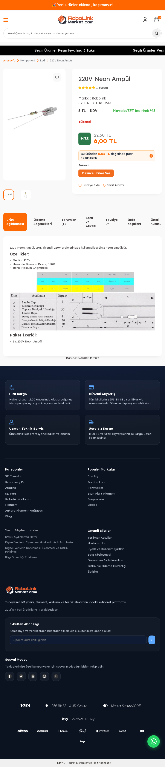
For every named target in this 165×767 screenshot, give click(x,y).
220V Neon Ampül (61, 60)
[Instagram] (44, 676)
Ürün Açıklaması (15, 222)
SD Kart (10, 493)
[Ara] (156, 33)
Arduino (10, 487)
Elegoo (93, 504)
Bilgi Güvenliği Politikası (21, 557)
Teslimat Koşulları (100, 537)
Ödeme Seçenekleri (43, 222)
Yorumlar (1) (68, 222)
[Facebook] (9, 676)
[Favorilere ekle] (57, 77)
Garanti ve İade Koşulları (105, 560)
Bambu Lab (96, 482)
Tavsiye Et (111, 222)
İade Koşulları (134, 222)
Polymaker (95, 487)
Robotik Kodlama (18, 499)
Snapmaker (96, 499)
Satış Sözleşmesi (99, 554)
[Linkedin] (56, 676)
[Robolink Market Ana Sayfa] (82, 591)
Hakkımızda (96, 543)
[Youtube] (32, 676)
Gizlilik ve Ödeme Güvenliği (107, 566)
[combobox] (82, 33)
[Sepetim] (156, 20)
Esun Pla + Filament (101, 493)
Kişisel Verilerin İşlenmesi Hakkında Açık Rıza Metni (39, 542)
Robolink (99, 98)
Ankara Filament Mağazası (24, 510)
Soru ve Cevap (91, 222)
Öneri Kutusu (156, 222)
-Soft (59, 762)
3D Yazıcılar (13, 476)
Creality (93, 476)
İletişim (93, 571)
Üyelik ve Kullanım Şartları (106, 549)
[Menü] (5, 20)
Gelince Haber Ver (96, 173)
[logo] (75, 19)
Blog (8, 516)
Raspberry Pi (14, 482)
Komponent (27, 60)
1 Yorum (102, 88)
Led (42, 60)
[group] (34, 124)
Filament (11, 504)
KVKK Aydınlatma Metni (21, 537)
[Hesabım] (145, 20)
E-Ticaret (69, 762)
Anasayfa (9, 60)
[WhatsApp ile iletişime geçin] (153, 741)
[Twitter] (21, 676)
